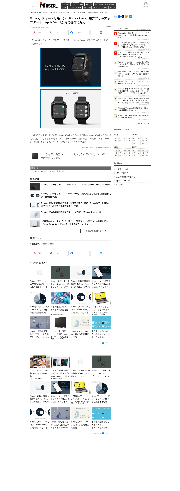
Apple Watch (51, 171)
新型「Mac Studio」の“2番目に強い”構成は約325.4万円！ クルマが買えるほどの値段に (133, 74)
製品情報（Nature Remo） (43, 244)
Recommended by (96, 342)
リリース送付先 (122, 173)
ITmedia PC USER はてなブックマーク (130, 16)
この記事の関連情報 (95, 231)
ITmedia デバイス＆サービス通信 (115, 16)
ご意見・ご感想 (122, 169)
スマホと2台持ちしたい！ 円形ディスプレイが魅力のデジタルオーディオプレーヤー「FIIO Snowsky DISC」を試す (134, 45)
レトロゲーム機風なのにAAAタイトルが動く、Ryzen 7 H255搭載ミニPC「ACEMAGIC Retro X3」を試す (133, 54)
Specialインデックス (124, 181)
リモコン (61, 171)
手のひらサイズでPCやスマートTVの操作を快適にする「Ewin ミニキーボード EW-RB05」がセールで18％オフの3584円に (134, 91)
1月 (129, 140)
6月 (125, 138)
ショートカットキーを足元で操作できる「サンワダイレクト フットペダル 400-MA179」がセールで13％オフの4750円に (133, 100)
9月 (147, 138)
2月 (125, 140)
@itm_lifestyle (123, 16)
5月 (129, 138)
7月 (120, 138)
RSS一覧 (119, 184)
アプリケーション (39, 171)
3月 (120, 140)
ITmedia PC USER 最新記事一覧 (126, 16)
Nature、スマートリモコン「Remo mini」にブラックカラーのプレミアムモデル (76, 184)
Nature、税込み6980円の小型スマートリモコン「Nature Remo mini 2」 (72, 212)
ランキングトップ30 (142, 123)
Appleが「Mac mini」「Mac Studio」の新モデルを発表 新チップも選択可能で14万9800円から (133, 64)
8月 (116, 138)
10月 (143, 138)
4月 (116, 140)
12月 (134, 138)
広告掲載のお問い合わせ (125, 177)
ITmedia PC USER (35, 12)
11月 (139, 138)
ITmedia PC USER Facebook (119, 16)
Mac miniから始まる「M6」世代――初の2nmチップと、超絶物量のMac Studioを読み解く (134, 35)
